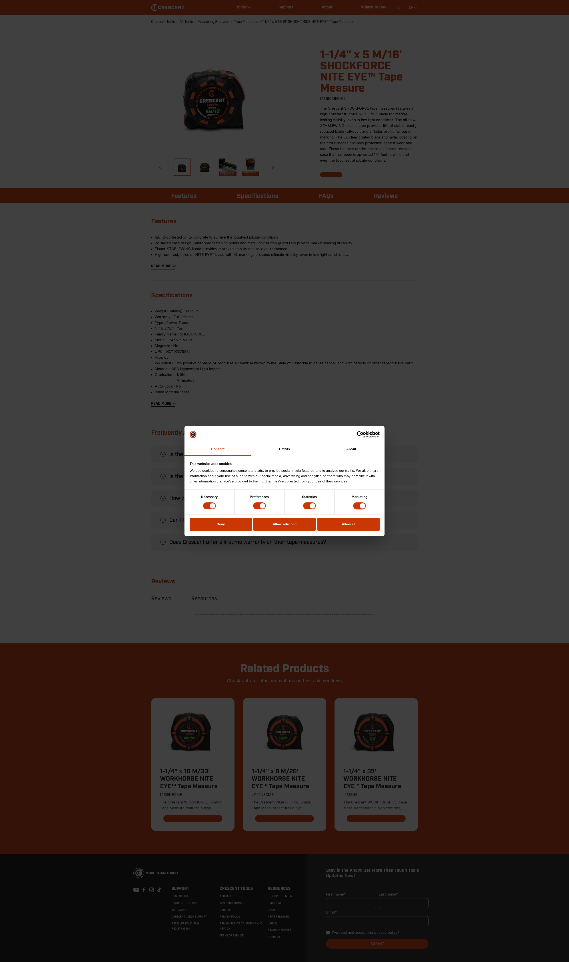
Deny (221, 524)
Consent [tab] (217, 449)
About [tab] (351, 449)
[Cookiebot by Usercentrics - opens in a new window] (360, 434)
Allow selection (285, 524)
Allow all (348, 524)
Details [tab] (284, 449)
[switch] (259, 505)
